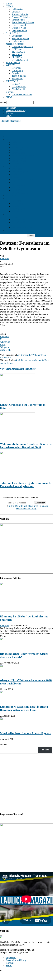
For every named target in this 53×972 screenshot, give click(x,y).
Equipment (17, 35)
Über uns (10, 92)
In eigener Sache (19, 30)
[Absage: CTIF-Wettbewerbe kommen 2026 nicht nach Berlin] (7, 674)
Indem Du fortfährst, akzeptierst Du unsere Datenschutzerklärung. (28, 507)
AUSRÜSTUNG (14, 33)
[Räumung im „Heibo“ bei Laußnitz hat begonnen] (22, 610)
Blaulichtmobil (18, 89)
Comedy (16, 84)
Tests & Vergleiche (20, 38)
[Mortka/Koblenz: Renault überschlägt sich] (7, 727)
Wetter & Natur (19, 27)
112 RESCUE (18, 52)
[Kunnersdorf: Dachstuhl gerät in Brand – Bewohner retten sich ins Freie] (7, 701)
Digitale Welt (18, 41)
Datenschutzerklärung (16, 110)
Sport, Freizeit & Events (23, 22)
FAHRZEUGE (13, 62)
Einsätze (16, 11)
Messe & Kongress (15, 43)
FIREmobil (17, 54)
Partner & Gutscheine (22, 94)
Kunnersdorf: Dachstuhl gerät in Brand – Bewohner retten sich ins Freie (25, 708)
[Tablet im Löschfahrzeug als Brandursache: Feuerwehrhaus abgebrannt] (17, 477)
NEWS (9, 6)
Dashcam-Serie (19, 86)
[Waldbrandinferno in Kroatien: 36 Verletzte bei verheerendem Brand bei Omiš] (17, 438)
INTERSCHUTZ (20, 60)
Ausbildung (17, 70)
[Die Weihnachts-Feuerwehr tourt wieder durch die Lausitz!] (7, 648)
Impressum (11, 108)
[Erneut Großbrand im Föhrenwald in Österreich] (17, 399)
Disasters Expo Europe (22, 46)
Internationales (18, 19)
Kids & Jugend (19, 25)
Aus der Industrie (20, 14)
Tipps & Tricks (19, 76)
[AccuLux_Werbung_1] (26, 525)
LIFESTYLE (12, 81)
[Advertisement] (23, 126)
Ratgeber (16, 73)
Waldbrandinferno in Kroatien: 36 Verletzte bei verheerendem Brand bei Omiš (26, 445)
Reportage (16, 68)
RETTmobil (17, 49)
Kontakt (9, 113)
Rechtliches (17, 78)
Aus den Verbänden (21, 17)
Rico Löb (4, 258)
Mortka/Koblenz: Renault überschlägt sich (25, 733)
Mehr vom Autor (27, 368)
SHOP (9, 97)
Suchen (3, 744)
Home (9, 3)
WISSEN (10, 65)
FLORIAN (17, 57)
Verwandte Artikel (9, 368)
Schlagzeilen (18, 9)
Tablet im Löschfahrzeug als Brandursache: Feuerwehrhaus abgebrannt (26, 484)
